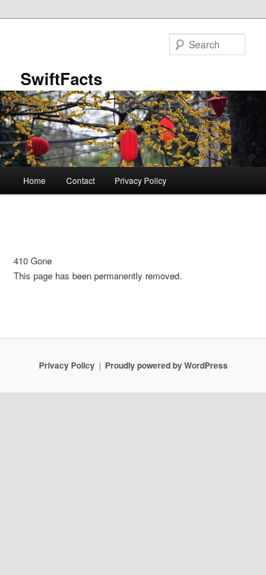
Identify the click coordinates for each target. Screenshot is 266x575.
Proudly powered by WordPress (166, 365)
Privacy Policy (140, 180)
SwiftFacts (61, 78)
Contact (80, 180)
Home (34, 180)
